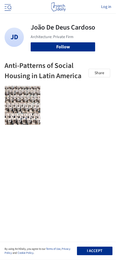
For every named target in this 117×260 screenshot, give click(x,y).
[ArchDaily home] (58, 6)
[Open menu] (7, 7)
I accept (95, 251)
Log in (106, 7)
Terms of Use (53, 249)
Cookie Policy (26, 253)
